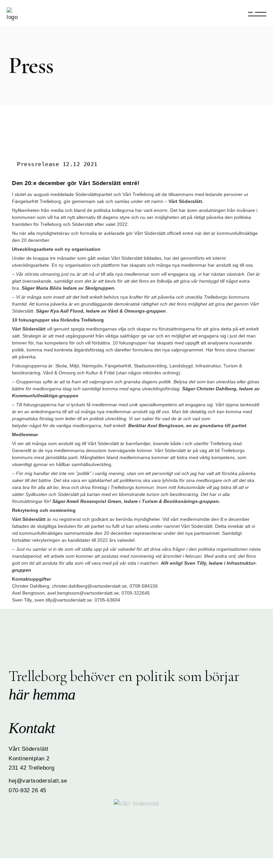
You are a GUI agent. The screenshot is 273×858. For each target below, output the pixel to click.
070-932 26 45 (27, 790)
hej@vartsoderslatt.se (38, 781)
